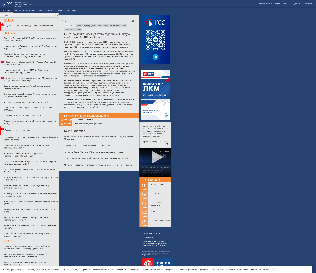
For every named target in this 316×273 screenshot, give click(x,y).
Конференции (45, 10)
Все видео (164, 151)
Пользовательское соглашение (272, 3)
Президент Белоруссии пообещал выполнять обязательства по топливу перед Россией (24, 55)
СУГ (99, 26)
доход (78, 26)
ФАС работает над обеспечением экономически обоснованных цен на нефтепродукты (25, 255)
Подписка (71, 10)
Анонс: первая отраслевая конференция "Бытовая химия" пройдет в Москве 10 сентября (30, 79)
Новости (6, 10)
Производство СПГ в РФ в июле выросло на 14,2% (87, 145)
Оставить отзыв (148, 237)
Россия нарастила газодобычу (18, 130)
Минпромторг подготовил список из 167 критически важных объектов (28, 234)
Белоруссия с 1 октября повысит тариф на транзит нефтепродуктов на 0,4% (26, 218)
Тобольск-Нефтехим (73, 29)
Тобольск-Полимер (118, 26)
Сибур (105, 26)
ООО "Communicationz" (164, 251)
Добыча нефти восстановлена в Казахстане (23, 115)
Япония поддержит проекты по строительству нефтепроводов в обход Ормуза (25, 154)
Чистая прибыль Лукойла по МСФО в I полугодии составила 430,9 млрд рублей (26, 71)
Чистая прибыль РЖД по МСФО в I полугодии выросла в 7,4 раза (93, 152)
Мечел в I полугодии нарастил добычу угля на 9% (26, 102)
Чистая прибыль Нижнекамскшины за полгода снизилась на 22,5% (30, 226)
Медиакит (295, 3)
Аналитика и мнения (24, 10)
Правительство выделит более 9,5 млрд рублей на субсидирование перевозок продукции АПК (27, 247)
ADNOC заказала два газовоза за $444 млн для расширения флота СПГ (31, 202)
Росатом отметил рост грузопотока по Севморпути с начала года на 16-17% (31, 178)
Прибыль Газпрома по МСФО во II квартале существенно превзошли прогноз (30, 39)
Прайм (108, 75)
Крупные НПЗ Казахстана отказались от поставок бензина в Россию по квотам (31, 138)
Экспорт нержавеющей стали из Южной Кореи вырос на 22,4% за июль (29, 170)
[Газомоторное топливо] (105, 120)
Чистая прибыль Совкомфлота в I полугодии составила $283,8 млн (29, 108)
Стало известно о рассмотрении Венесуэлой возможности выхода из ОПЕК (30, 122)
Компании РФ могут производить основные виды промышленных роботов (26, 146)
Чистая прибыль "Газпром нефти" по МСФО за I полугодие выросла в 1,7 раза (30, 47)
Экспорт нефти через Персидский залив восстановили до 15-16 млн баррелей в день (30, 95)
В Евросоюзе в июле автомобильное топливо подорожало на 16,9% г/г (96, 158)
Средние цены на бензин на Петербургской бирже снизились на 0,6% (27, 87)
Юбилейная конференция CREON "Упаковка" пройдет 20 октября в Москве (30, 63)
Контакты (309, 3)
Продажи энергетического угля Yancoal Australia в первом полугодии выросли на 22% (30, 162)
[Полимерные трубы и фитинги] (105, 124)
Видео (59, 10)
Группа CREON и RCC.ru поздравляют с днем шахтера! (29, 25)
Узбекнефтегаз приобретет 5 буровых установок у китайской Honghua (26, 186)
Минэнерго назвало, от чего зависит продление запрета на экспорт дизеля (98, 165)
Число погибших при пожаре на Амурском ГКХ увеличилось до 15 (25, 263)
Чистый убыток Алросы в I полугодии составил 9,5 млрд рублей (29, 210)
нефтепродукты (89, 26)
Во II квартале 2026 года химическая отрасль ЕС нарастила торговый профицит (30, 194)
